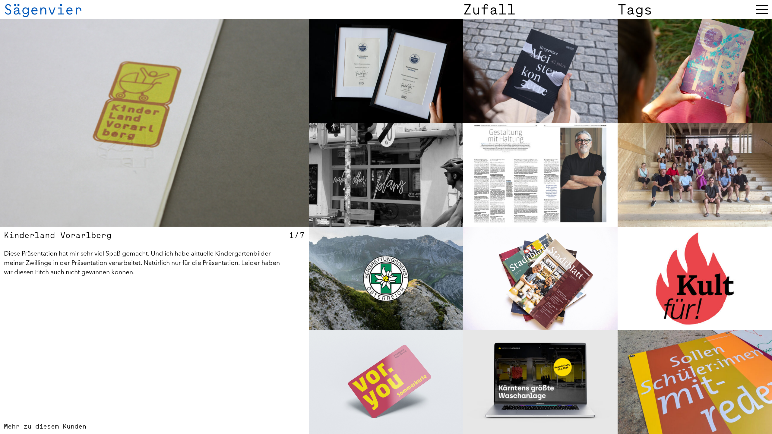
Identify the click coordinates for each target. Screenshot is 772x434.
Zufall (489, 9)
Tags (635, 9)
